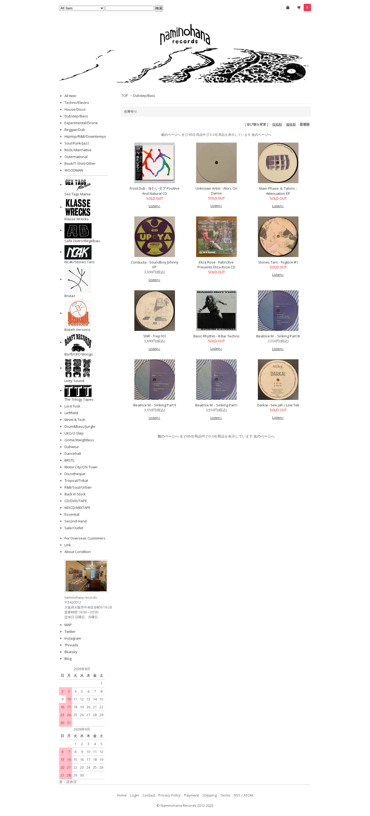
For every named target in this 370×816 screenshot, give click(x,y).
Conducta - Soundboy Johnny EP (154, 264)
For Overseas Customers (84, 538)
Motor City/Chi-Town (81, 467)
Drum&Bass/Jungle (79, 426)
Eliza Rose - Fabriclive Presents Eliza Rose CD (216, 264)
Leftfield (71, 412)
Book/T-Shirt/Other (80, 163)
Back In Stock (75, 494)
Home (122, 795)
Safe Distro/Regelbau (82, 240)
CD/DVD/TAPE (75, 500)
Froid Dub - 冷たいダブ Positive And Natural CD (155, 191)
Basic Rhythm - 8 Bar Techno (216, 336)
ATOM (248, 795)
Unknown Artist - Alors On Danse (216, 191)
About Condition (77, 551)
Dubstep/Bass (144, 95)
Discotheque (74, 473)
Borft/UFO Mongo (78, 354)
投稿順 (277, 124)
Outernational (75, 156)
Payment (191, 795)
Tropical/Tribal (76, 480)
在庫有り (130, 111)
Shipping (209, 795)
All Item (70, 95)
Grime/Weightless (79, 439)
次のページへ (261, 134)
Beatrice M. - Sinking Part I (216, 405)
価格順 (291, 124)
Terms (225, 795)
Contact (148, 795)
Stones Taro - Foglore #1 (278, 262)
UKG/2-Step (74, 433)
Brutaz (69, 295)
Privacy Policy (169, 795)
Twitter (70, 631)
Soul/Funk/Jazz (76, 143)
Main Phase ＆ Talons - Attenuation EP (278, 191)
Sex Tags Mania (77, 194)
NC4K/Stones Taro (79, 261)
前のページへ (171, 134)
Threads (71, 645)
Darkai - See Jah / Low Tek (278, 405)
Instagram (72, 638)
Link (67, 544)
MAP (68, 624)
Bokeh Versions (77, 329)
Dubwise (71, 446)
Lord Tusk (72, 406)
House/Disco (75, 109)
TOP (124, 95)
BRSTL (69, 460)
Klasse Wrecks (76, 218)
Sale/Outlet (73, 527)
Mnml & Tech (74, 419)
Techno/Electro (76, 102)
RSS (237, 795)
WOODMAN (73, 170)
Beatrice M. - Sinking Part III (278, 336)
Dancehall (72, 453)
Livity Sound (74, 380)
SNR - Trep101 (154, 336)
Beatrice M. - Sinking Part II (154, 405)
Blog (68, 658)
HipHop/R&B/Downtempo (85, 136)
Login (134, 795)
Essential (71, 514)
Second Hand (75, 521)
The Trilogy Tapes (78, 399)
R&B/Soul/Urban (78, 487)
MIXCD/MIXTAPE (77, 507)
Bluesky (70, 651)
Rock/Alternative (78, 149)
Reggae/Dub (74, 129)
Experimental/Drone (81, 122)
